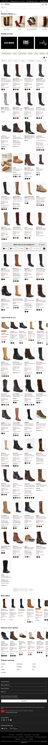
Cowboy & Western (22, 53)
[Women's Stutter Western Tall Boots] (41, 325)
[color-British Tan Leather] (45, 620)
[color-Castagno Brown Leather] (4, 209)
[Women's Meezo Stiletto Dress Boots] (41, 353)
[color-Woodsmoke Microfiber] (47, 344)
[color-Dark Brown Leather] (4, 433)
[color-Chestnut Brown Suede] (2, 553)
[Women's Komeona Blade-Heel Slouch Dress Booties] (29, 385)
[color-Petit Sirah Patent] (27, 178)
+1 (7, 655)
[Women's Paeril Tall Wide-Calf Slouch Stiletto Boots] (18, 218)
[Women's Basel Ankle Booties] (41, 127)
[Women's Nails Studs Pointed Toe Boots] (39, 603)
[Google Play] (14, 728)
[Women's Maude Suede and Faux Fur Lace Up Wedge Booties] (41, 414)
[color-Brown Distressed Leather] (14, 402)
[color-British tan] (25, 311)
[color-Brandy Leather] (16, 89)
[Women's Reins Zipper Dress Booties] (6, 290)
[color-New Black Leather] (18, 557)
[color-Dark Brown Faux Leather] (39, 118)
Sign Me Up (24, 700)
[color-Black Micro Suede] (2, 279)
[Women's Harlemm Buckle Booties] (29, 353)
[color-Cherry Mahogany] (27, 404)
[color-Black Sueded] (33, 498)
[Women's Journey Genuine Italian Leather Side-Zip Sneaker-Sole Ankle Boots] (29, 445)
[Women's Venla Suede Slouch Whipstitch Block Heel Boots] (41, 290)
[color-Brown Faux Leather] (2, 342)
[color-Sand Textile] (29, 557)
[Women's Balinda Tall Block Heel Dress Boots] (29, 99)
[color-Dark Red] (27, 498)
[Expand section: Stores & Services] (24, 688)
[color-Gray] (20, 176)
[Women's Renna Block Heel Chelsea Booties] (14, 636)
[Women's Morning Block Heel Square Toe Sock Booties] (41, 538)
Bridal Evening (19, 663)
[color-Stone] (32, 622)
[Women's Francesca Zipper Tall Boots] (6, 538)
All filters (42, 244)
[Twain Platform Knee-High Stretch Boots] (22, 603)
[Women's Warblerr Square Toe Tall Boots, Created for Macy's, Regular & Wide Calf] (6, 353)
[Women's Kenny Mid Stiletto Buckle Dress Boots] (41, 507)
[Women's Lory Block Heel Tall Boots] (6, 260)
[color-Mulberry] (4, 404)
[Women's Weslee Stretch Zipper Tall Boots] (29, 188)
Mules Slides (19, 666)
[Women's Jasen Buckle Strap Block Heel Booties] (29, 475)
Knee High (30, 53)
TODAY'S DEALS (4, 1)
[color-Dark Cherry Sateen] (14, 238)
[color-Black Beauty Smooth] (27, 376)
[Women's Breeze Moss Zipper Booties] (29, 538)
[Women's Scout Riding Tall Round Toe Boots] (6, 475)
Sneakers (3, 669)
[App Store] (4, 728)
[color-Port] (29, 376)
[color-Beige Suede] (2, 466)
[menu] (1, 4)
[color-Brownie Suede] (41, 373)
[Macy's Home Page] (6, 4)
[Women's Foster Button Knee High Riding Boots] (6, 70)
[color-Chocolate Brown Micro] (4, 279)
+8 (44, 149)
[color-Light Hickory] (31, 404)
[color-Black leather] (14, 528)
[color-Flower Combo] (8, 376)
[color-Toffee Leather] (41, 150)
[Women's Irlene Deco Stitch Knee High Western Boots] (6, 385)
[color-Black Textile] (27, 557)
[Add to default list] (8, 321)
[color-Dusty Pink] (6, 404)
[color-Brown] (22, 343)
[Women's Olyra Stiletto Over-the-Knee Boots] (41, 260)
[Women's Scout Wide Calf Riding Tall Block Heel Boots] (41, 99)
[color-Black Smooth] (37, 279)
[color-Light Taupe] (20, 498)
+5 (21, 176)
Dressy (36, 53)
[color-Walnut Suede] (41, 279)
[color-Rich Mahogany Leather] (14, 89)
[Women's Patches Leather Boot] (41, 159)
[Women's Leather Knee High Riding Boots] (18, 507)
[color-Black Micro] (13, 655)
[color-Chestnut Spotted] (43, 205)
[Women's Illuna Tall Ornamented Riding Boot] (18, 414)
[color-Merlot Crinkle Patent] (37, 557)
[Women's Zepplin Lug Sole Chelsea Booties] (18, 353)
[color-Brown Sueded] (25, 498)
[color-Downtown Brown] (4, 376)
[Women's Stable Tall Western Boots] (18, 260)
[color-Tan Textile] (25, 557)
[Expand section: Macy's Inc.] (24, 691)
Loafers (18, 669)
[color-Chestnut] (14, 176)
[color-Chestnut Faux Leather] (27, 279)
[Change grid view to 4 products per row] (44, 57)
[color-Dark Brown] (4, 89)
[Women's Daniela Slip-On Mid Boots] (29, 127)
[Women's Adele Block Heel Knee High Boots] (29, 414)
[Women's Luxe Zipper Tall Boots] (29, 260)
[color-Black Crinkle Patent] (39, 557)
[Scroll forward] (44, 249)
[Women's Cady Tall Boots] (18, 290)
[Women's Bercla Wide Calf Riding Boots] (29, 70)
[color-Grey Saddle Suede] (16, 238)
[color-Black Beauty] (16, 498)
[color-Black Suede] (27, 203)
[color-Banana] (2, 376)
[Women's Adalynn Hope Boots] (29, 290)
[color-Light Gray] (29, 404)
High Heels (3, 663)
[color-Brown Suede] (8, 466)
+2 (15, 342)
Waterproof (42, 53)
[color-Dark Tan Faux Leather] (41, 118)
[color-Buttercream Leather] (2, 528)
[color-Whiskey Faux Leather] (38, 343)
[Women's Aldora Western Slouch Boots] (41, 385)
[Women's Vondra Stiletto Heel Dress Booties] (5, 636)
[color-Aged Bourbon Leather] (25, 89)
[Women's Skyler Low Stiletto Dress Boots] (29, 218)
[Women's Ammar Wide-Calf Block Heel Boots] (18, 99)
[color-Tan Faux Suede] (42, 343)
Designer (34, 666)
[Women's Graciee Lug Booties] (18, 475)
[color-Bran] (18, 498)
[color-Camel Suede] (25, 203)
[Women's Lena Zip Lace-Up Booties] (14, 325)
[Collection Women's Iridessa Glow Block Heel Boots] (6, 566)
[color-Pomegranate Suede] (39, 373)
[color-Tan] (39, 174)
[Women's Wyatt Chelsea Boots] (23, 325)
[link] (6, 84)
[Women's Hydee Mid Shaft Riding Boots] (6, 507)
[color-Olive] (16, 307)
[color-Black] (2, 89)
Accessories (3, 672)
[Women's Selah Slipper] (23, 636)
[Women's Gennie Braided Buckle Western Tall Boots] (41, 218)
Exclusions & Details (9, 712)
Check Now (15, 712)
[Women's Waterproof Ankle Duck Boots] (6, 127)
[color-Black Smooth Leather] (4, 553)
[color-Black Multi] (18, 281)
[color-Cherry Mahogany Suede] (39, 279)
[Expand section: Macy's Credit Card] (24, 685)
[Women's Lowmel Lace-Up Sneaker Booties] (41, 188)
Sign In (43, 4)
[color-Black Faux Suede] (40, 343)
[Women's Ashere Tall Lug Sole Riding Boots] (41, 70)
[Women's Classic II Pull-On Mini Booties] (18, 159)
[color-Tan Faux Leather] (18, 466)
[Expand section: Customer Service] (24, 681)
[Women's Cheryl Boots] (32, 636)
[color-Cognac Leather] (4, 466)
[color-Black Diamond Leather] (43, 150)
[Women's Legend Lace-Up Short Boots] (18, 445)
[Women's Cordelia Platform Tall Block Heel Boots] (13, 603)
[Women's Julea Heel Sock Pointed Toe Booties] (29, 159)
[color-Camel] (27, 435)
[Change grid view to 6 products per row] (46, 57)
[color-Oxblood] (6, 655)
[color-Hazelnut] (4, 148)
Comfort (14, 53)
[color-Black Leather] (18, 89)
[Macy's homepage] (1, 11)
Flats (33, 669)
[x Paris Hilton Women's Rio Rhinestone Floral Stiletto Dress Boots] (6, 99)
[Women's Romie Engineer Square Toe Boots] (41, 475)
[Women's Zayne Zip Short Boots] (5, 325)
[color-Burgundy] (31, 654)
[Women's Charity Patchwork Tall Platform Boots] (41, 445)
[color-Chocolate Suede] (37, 402)
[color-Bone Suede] (41, 402)
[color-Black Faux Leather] (37, 118)
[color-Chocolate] (18, 307)
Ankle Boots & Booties (6, 53)
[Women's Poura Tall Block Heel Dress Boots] (18, 188)
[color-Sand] (18, 176)
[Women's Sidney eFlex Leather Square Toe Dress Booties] (18, 538)
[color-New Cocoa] (25, 238)
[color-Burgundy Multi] (16, 281)
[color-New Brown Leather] (14, 557)
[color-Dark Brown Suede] (37, 310)
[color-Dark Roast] (6, 239)
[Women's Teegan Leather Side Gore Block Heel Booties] (6, 414)
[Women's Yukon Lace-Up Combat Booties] (18, 385)
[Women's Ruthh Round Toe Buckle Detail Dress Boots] (6, 218)
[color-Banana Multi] (14, 281)
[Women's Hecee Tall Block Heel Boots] (6, 445)
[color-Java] (25, 178)
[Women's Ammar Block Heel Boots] (18, 70)
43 (30, 589)
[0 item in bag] (46, 4)
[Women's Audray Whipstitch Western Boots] (31, 603)
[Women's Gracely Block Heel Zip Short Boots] (29, 507)
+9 (32, 654)
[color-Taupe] (2, 239)
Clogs (2, 666)
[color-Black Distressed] (18, 238)
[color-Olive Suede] (41, 310)
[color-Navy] (2, 655)
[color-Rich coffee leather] (16, 528)
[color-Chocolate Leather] (4, 528)
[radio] (2, 89)
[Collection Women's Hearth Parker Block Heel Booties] (18, 127)
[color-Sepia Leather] (37, 150)
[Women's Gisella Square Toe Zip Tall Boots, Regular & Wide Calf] (6, 188)
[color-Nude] (14, 307)
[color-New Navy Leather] (16, 557)
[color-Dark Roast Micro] (25, 376)
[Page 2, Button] (33, 590)
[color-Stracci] (27, 238)
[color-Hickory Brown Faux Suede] (6, 209)
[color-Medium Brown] (14, 208)
